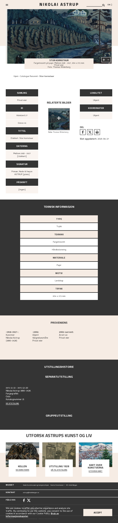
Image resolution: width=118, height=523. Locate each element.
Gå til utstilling (59, 470)
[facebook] (83, 132)
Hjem (16, 76)
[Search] (103, 5)
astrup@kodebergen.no (31, 492)
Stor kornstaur (46, 76)
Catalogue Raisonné (29, 76)
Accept (98, 512)
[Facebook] (24, 501)
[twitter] (90, 132)
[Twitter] (29, 501)
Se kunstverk (22, 470)
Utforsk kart (95, 471)
